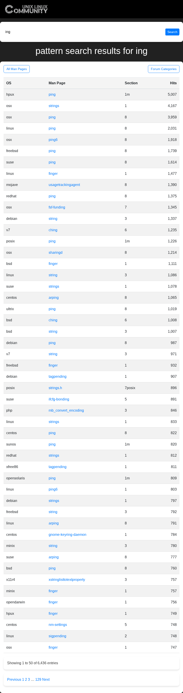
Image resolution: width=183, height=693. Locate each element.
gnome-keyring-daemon (67, 534)
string (53, 219)
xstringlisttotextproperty (67, 580)
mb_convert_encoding (66, 410)
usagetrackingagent (64, 185)
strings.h (55, 388)
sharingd (55, 252)
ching (53, 230)
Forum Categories (164, 69)
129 (38, 679)
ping (52, 94)
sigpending (57, 636)
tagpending (58, 376)
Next (46, 679)
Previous (14, 679)
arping (54, 297)
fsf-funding (57, 207)
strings (54, 106)
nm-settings (58, 625)
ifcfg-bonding (59, 399)
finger (53, 173)
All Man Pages (16, 69)
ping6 (53, 140)
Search (172, 32)
